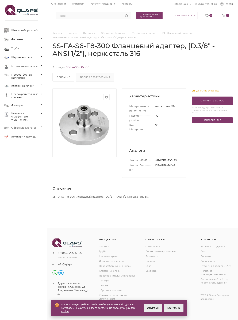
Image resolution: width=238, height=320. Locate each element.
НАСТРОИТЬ (173, 307)
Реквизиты (151, 256)
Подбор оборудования (95, 77)
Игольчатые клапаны (111, 261)
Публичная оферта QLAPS (216, 265)
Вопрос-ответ (209, 261)
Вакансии (151, 270)
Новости (150, 261)
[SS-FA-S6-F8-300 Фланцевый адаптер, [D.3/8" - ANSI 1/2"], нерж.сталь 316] (84, 125)
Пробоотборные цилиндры (115, 265)
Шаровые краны (108, 256)
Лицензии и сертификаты (160, 251)
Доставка (206, 256)
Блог (148, 265)
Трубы (102, 251)
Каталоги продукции (213, 246)
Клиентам (208, 239)
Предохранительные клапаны (117, 275)
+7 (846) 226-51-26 (206, 4)
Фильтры (104, 280)
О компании (155, 239)
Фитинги (104, 246)
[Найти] (126, 15)
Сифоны (104, 285)
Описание (63, 77)
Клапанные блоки (109, 270)
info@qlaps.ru (182, 3)
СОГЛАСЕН (153, 307)
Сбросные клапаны (110, 290)
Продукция (107, 239)
